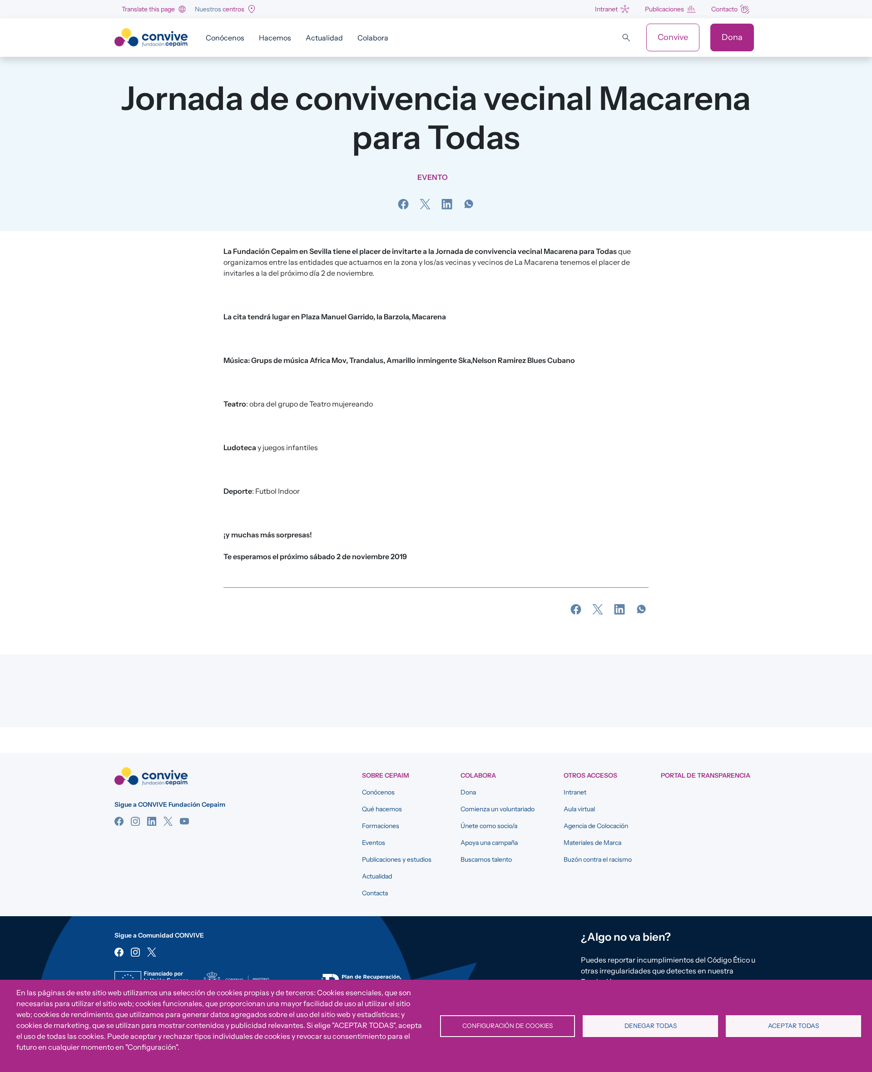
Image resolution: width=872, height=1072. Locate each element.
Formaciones (380, 826)
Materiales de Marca (592, 843)
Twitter (168, 821)
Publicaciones (664, 9)
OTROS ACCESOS (590, 775)
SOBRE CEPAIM (385, 775)
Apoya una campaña (489, 843)
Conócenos (225, 37)
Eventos (373, 843)
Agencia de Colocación (596, 826)
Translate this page (148, 9)
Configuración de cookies (507, 1025)
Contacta (375, 893)
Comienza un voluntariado (498, 809)
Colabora (372, 37)
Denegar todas (650, 1025)
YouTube (184, 821)
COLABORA (478, 775)
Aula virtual (579, 809)
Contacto (724, 9)
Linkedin (151, 821)
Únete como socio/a (489, 826)
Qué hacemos (382, 809)
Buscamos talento (486, 859)
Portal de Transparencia (705, 775)
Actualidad (324, 37)
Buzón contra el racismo (598, 859)
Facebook (119, 821)
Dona (732, 37)
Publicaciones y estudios (396, 859)
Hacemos (275, 37)
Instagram (135, 821)
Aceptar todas (793, 1025)
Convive (673, 37)
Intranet (606, 9)
